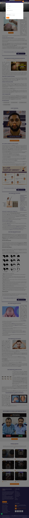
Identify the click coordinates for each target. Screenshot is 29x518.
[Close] (23, 1)
